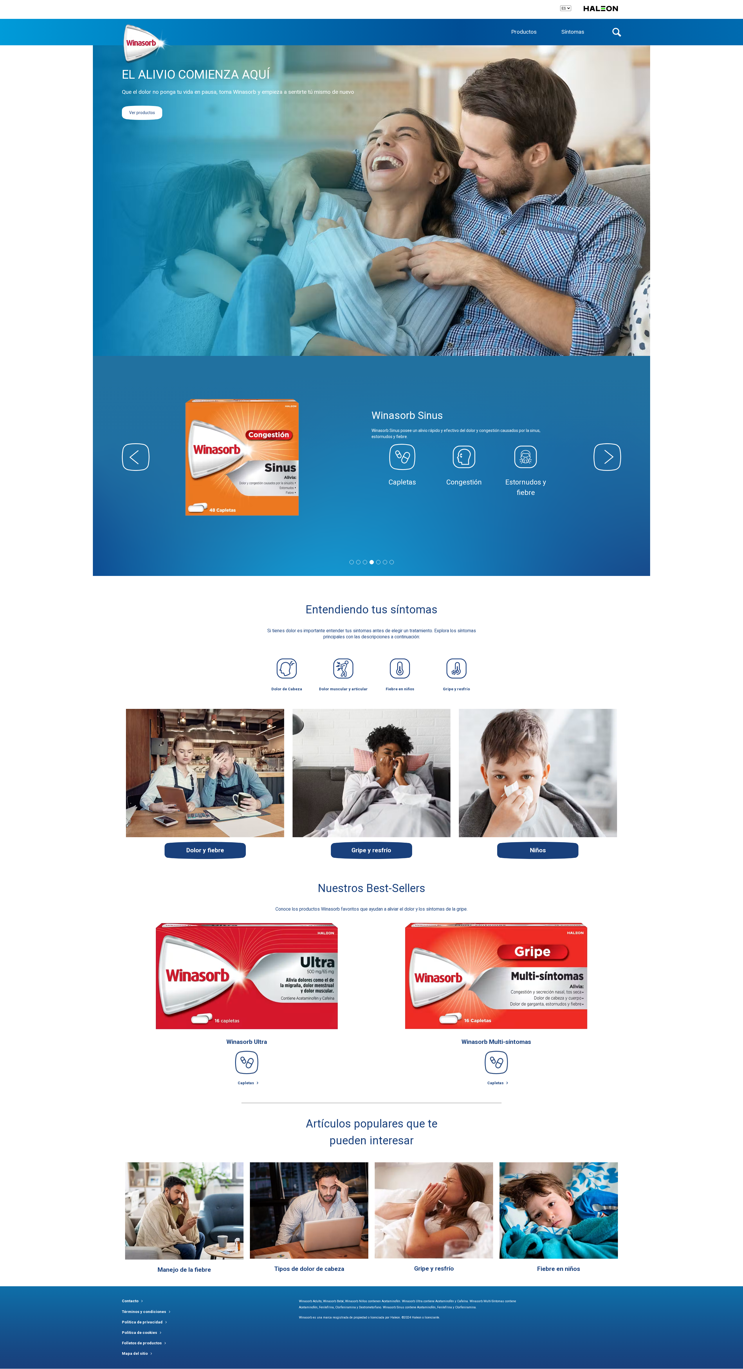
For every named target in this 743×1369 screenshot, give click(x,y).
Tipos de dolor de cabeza (309, 1268)
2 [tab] (358, 562)
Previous (135, 457)
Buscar (616, 32)
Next (607, 457)
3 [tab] (365, 562)
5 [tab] (378, 562)
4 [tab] (371, 562)
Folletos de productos (142, 1343)
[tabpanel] (371, 457)
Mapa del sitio (135, 1353)
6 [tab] (385, 562)
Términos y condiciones (144, 1311)
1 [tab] (351, 562)
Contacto (130, 1301)
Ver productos (142, 112)
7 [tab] (391, 562)
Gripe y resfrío (434, 1268)
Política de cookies (139, 1332)
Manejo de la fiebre (184, 1269)
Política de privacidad (142, 1322)
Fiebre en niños (558, 1268)
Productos (524, 31)
